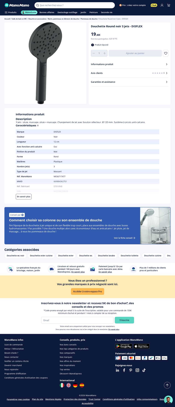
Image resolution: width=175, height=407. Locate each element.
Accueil (7, 19)
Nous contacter (11, 357)
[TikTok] (144, 370)
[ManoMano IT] (62, 385)
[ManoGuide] (168, 400)
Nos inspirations (67, 365)
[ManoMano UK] (68, 385)
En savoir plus (113, 329)
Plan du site (37, 399)
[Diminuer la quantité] (93, 53)
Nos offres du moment (70, 361)
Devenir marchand (13, 365)
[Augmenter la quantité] (104, 53)
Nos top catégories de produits (74, 348)
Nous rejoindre (11, 369)
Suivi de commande (13, 344)
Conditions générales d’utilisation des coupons (26, 377)
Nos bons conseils (68, 344)
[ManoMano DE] (75, 385)
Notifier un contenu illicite (16, 361)
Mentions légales (53, 399)
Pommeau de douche (89, 19)
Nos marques (66, 357)
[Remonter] (167, 385)
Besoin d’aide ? (11, 353)
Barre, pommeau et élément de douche (63, 19)
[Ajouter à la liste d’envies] (165, 53)
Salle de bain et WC (19, 19)
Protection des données (75, 399)
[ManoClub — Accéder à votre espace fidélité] (154, 5)
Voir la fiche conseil (123, 238)
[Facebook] (124, 370)
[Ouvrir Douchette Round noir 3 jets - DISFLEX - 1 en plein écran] (45, 63)
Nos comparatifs (67, 353)
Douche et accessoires (37, 19)
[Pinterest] (131, 370)
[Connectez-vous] (162, 5)
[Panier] (169, 5)
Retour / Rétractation (14, 348)
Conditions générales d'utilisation (119, 399)
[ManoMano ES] (82, 385)
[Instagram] (137, 370)
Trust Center (94, 399)
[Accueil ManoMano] (17, 5)
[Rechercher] (37, 5)
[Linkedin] (117, 370)
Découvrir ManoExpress (71, 373)
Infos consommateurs (147, 399)
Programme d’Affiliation (15, 373)
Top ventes (65, 369)
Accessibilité (87, 403)
